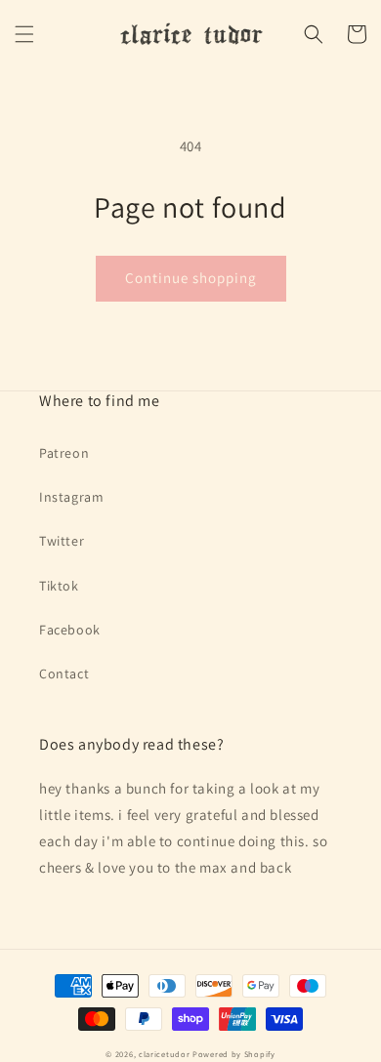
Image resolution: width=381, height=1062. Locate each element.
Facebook (70, 629)
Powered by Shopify (233, 1053)
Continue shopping (191, 277)
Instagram (71, 497)
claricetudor (164, 1053)
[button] (24, 34)
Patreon (64, 453)
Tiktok (59, 585)
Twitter (61, 541)
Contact (64, 673)
